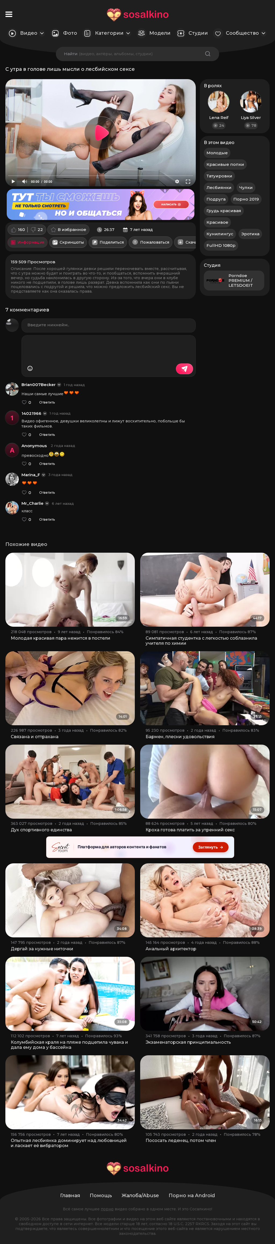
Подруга (216, 199)
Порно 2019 (246, 199)
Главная (70, 1196)
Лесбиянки (219, 187)
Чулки (246, 187)
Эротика (250, 233)
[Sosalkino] (138, 15)
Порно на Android (192, 1196)
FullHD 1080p (221, 245)
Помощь (101, 1196)
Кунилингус (220, 233)
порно (107, 1209)
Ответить (47, 402)
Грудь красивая (224, 210)
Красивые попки (225, 164)
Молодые (217, 152)
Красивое (217, 222)
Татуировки (219, 175)
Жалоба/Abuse (140, 1196)
